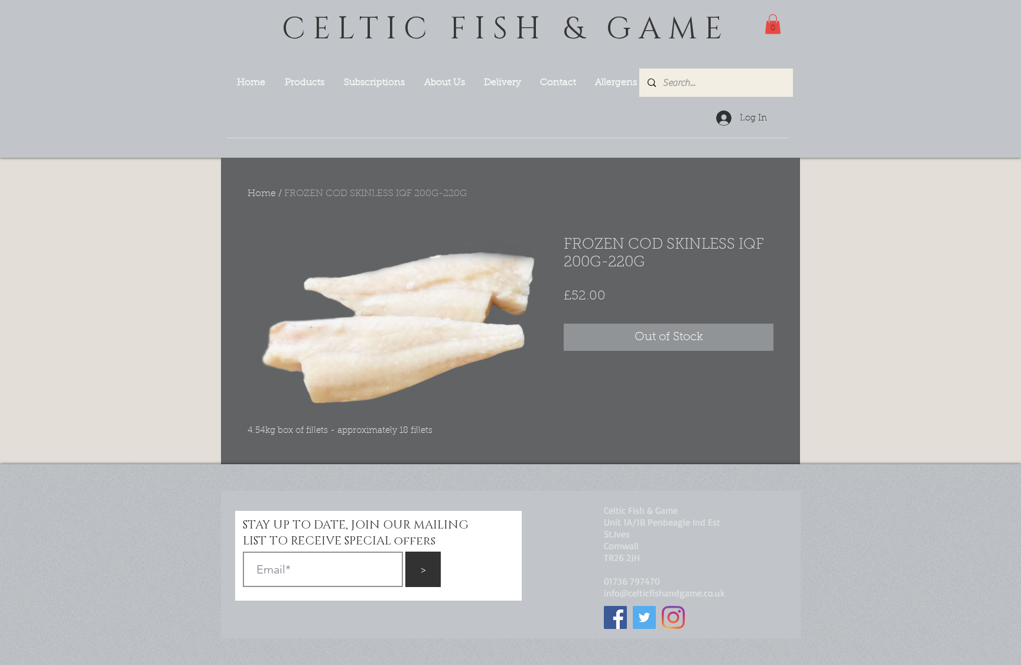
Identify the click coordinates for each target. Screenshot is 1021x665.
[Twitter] (644, 617)
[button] (773, 24)
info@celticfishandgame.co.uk (664, 593)
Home (262, 193)
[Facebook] (615, 617)
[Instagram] (673, 617)
